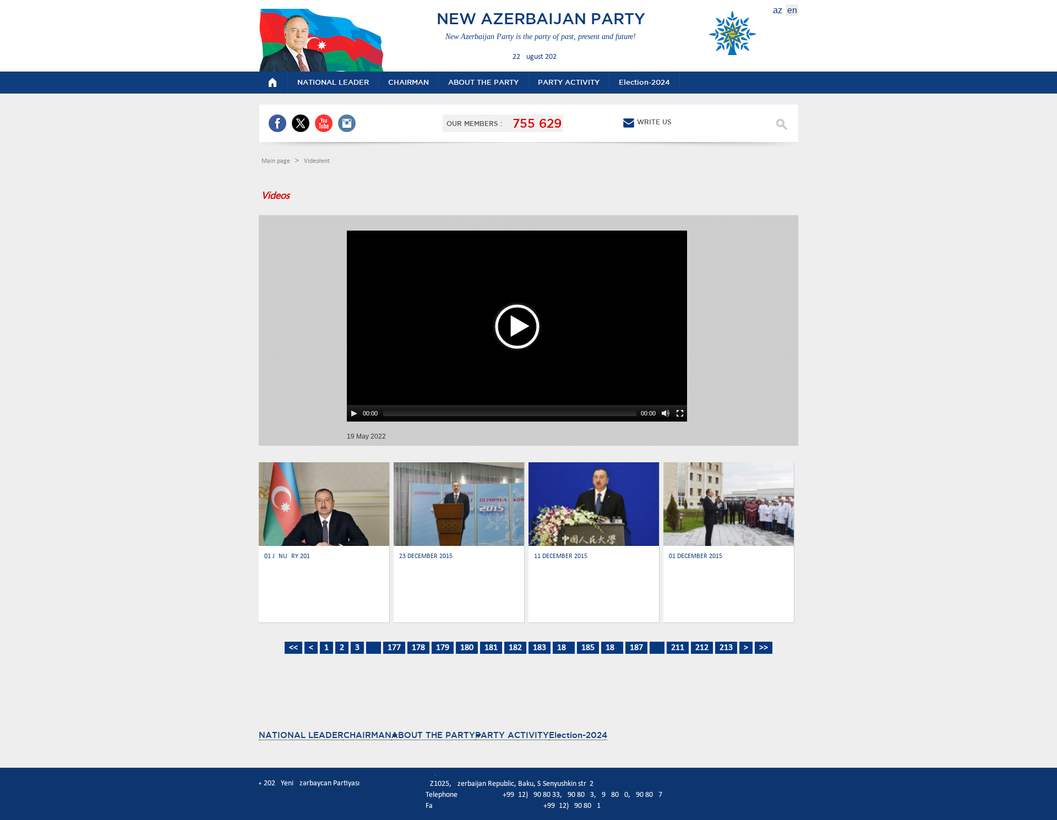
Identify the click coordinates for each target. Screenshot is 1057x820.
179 (442, 647)
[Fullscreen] (679, 413)
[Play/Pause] (354, 413)
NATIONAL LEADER (301, 735)
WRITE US (654, 121)
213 (726, 647)
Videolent (317, 161)
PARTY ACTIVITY (512, 735)
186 (612, 647)
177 (394, 647)
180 (466, 647)
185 (588, 647)
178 (418, 647)
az (777, 10)
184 (563, 647)
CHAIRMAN (367, 735)
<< (293, 647)
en (792, 10)
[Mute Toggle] (665, 413)
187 (636, 647)
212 (702, 647)
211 (677, 647)
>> (763, 647)
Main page (276, 161)
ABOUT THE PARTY (433, 735)
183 (539, 647)
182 (515, 647)
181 (491, 647)
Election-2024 (578, 735)
